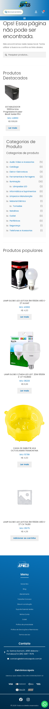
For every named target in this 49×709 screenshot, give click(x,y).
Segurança (15, 225)
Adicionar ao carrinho (24, 538)
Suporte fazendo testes (24, 609)
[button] (24, 18)
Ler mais (12, 128)
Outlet (13, 215)
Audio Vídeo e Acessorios (22, 162)
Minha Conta (24, 614)
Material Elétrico (18, 201)
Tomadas (17, 206)
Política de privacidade (24, 624)
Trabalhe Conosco (24, 599)
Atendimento (24, 594)
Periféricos (15, 220)
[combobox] (13, 11)
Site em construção (24, 604)
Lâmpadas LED (20, 186)
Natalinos (14, 210)
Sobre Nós (24, 584)
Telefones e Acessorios (21, 230)
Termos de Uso (24, 635)
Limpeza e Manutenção (21, 196)
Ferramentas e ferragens (22, 176)
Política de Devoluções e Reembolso (24, 629)
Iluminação (15, 181)
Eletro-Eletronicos (19, 171)
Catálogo (14, 166)
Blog (24, 589)
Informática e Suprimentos (23, 191)
